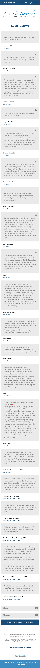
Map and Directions (17, 640)
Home (6, 639)
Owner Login (21, 664)
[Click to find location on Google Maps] (25, 2)
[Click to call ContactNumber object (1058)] (30, 2)
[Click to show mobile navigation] (36, 2)
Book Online (9, 2)
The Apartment (14, 639)
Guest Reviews (21, 642)
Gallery (27, 640)
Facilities (22, 639)
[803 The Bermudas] (20, 13)
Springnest (34, 662)
